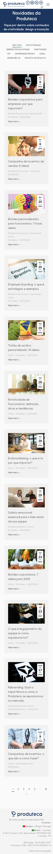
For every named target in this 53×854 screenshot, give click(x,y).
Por (13, 117)
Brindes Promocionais (18, 49)
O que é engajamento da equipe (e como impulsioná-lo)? (25, 633)
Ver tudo (17, 45)
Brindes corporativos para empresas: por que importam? (25, 104)
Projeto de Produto (35, 58)
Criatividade (40, 49)
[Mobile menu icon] (48, 4)
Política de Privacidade (40, 851)
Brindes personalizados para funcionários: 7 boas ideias (25, 223)
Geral (42, 54)
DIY (9, 54)
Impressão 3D (13, 58)
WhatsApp (28, 842)
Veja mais (13, 121)
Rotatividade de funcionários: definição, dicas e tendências (23, 404)
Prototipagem (33, 45)
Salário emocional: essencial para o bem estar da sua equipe (26, 517)
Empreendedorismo (25, 54)
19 (46, 789)
